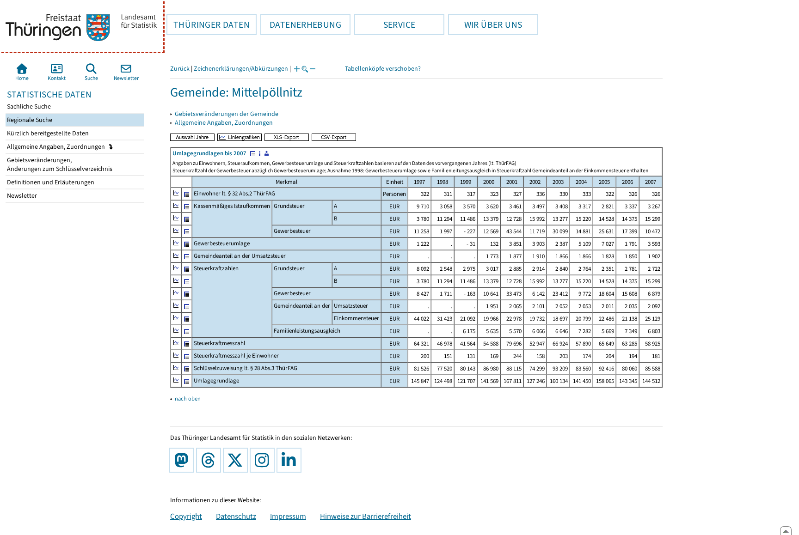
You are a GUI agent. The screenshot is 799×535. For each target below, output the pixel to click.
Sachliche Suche (28, 106)
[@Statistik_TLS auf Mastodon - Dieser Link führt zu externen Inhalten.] (183, 460)
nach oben (188, 398)
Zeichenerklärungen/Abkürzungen (241, 68)
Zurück (180, 68)
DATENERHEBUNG (300, 24)
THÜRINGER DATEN (208, 24)
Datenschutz (236, 516)
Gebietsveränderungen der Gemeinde (226, 113)
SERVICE (384, 24)
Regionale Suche (29, 120)
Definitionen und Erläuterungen (50, 182)
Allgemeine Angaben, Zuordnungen (57, 146)
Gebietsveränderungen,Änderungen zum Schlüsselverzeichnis (59, 164)
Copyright (186, 516)
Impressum (288, 516)
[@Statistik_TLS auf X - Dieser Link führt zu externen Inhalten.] (237, 460)
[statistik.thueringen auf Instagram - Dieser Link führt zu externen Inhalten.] (264, 460)
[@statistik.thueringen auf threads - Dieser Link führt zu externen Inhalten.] (210, 460)
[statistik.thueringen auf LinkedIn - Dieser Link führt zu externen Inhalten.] (290, 460)
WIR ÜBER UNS (485, 24)
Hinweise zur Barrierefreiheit (365, 516)
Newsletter (21, 195)
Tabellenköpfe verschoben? (383, 68)
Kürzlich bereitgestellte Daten (47, 133)
